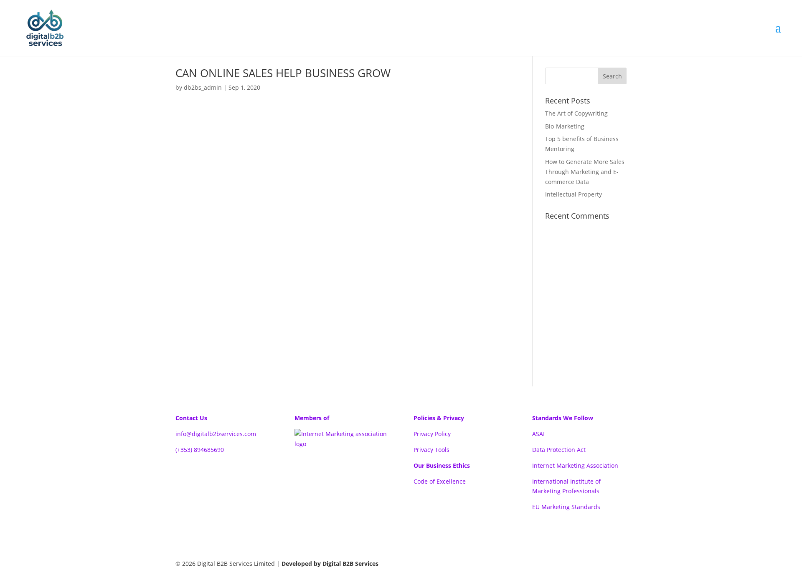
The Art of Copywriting (576, 113)
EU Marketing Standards (566, 507)
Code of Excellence (440, 481)
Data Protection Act (559, 450)
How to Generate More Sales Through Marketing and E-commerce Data (584, 172)
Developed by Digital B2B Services (330, 563)
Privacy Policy (432, 434)
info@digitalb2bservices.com (215, 434)
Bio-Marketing (564, 126)
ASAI (538, 434)
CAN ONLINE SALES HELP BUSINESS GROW (283, 73)
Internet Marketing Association (575, 465)
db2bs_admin (203, 87)
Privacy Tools (431, 450)
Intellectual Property (573, 194)
